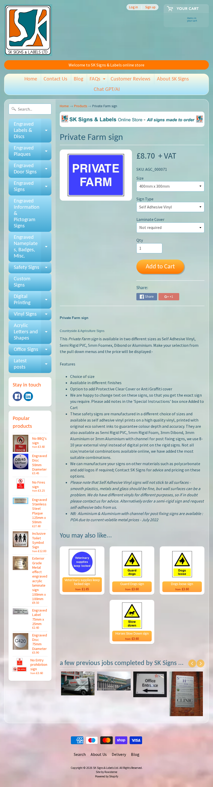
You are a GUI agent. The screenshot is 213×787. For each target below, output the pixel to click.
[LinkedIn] (28, 396)
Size (140, 178)
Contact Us (55, 79)
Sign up (150, 7)
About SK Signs (173, 79)
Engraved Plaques (32, 152)
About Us (99, 754)
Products (80, 106)
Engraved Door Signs (32, 169)
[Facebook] (17, 396)
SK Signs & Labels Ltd (105, 768)
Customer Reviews (130, 79)
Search (80, 754)
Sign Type (145, 198)
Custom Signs (22, 282)
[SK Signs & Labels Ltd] (28, 30)
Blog (78, 79)
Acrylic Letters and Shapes (32, 332)
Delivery (119, 754)
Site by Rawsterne (106, 772)
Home (30, 79)
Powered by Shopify (106, 776)
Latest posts (32, 364)
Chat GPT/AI (107, 89)
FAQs (98, 80)
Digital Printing (32, 300)
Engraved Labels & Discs (32, 130)
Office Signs (32, 351)
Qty (139, 240)
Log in (133, 7)
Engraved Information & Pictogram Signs (26, 214)
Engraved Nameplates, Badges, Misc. (32, 247)
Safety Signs (32, 269)
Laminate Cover (150, 219)
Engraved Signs (32, 187)
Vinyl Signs (32, 316)
